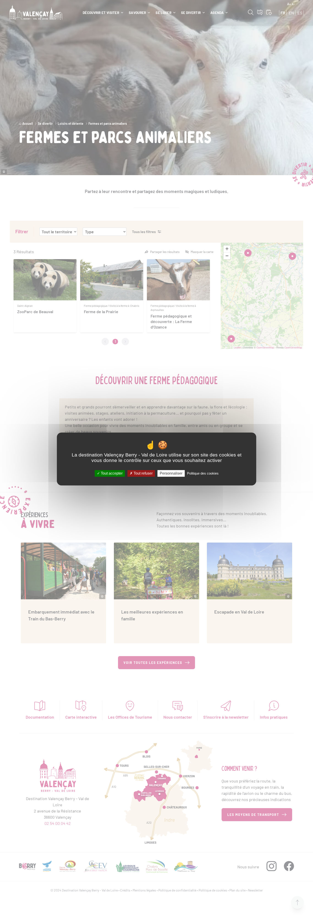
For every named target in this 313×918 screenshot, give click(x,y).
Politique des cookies (203, 473)
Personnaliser (171, 473)
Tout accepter (111, 473)
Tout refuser (143, 473)
